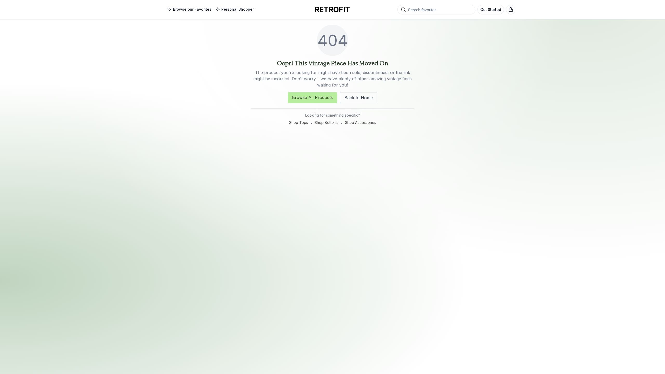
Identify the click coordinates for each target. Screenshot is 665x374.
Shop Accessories (360, 122)
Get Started (490, 9)
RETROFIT (332, 9)
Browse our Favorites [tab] (192, 9)
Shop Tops (298, 122)
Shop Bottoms (326, 122)
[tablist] (210, 9)
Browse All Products (312, 97)
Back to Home (358, 97)
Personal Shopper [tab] (237, 9)
